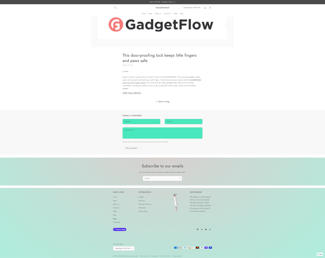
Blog (114, 215)
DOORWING (122, 256)
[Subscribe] (179, 178)
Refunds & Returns (145, 204)
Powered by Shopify (132, 256)
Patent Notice (143, 211)
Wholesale (116, 222)
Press (115, 218)
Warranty (142, 201)
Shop (115, 201)
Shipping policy (177, 256)
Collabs (141, 197)
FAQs (115, 211)
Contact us (116, 208)
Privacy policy (154, 256)
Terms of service (165, 256)
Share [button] (126, 71)
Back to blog (163, 101)
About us (116, 204)
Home (115, 197)
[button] (115, 7)
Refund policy (144, 256)
